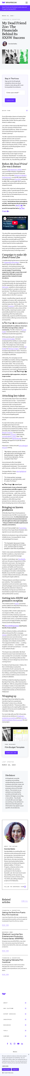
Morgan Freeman (7, 432)
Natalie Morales (16, 438)
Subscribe (10, 100)
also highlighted (21, 471)
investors (11, 306)
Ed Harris (13, 434)
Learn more (5, 1066)
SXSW (17, 603)
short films (18, 179)
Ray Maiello (21, 559)
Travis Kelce (22, 528)
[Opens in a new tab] (7, 1043)
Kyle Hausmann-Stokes (14, 169)
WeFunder (5, 287)
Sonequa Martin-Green (9, 436)
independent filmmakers (11, 262)
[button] (8, 1072)
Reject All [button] (15, 1069)
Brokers (15, 1051)
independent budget (8, 339)
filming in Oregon (13, 348)
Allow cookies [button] (6, 1069)
